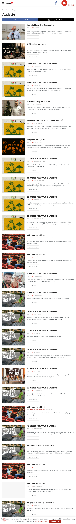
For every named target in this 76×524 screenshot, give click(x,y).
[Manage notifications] (4, 519)
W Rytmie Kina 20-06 (35, 407)
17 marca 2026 (37, 66)
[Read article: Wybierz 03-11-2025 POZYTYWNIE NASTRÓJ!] (13, 127)
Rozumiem (55, 521)
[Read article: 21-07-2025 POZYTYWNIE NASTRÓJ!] (13, 337)
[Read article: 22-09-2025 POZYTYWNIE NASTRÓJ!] (13, 204)
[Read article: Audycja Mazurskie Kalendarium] (13, 32)
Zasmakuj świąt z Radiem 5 (38, 101)
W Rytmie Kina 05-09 (35, 254)
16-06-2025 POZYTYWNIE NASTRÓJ (41, 426)
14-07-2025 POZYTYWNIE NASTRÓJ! (42, 349)
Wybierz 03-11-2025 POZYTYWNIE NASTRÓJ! (45, 120)
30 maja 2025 (36, 505)
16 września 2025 (48, 238)
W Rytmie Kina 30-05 (35, 483)
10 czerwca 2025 (37, 467)
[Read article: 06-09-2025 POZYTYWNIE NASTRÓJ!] (13, 185)
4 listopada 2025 (37, 123)
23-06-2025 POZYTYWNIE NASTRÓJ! (42, 388)
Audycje (14, 10)
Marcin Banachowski (36, 238)
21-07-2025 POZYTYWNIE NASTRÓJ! (42, 330)
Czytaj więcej (34, 37)
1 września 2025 (37, 295)
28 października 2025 (39, 161)
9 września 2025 (37, 257)
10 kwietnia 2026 (38, 47)
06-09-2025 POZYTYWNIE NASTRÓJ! (42, 178)
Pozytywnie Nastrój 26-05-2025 (40, 502)
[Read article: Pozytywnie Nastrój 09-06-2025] (13, 452)
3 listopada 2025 (37, 142)
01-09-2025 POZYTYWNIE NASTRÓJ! (42, 273)
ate (31, 47)
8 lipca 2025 (36, 371)
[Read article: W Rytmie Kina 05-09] (13, 261)
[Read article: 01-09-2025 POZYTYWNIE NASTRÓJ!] (13, 280)
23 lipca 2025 (36, 333)
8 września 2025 (37, 276)
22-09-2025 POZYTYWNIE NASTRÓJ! (42, 197)
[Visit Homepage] (10, 2)
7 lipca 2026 (36, 28)
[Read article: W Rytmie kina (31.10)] (13, 146)
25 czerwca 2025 (38, 390)
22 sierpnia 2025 (37, 314)
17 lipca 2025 (36, 352)
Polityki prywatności (41, 521)
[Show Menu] (3, 3)
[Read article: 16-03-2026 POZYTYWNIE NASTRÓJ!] (13, 70)
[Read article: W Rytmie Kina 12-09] (13, 242)
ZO (30, 66)
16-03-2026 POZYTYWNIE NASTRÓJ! (42, 63)
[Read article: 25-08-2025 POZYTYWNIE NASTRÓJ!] (13, 299)
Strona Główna (6, 10)
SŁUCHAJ (71, 5)
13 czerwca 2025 (38, 448)
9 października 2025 (38, 180)
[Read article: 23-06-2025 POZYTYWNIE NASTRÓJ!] (13, 395)
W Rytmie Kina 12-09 (35, 235)
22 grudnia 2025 (37, 104)
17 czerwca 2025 (38, 429)
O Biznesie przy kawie (36, 44)
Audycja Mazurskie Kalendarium (40, 25)
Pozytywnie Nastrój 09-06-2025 (40, 445)
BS (30, 28)
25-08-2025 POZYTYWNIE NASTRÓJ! (42, 292)
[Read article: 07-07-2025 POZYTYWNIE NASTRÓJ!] (13, 376)
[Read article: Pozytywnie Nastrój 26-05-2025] (13, 509)
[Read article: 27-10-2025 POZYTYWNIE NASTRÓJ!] (13, 166)
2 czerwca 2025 (37, 486)
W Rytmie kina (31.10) (36, 139)
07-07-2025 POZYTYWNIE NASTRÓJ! (42, 369)
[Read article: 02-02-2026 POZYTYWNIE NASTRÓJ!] (13, 89)
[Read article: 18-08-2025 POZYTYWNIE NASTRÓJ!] (13, 318)
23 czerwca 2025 (48, 409)
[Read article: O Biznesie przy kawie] (13, 51)
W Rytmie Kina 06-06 (35, 464)
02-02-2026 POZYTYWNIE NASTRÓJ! (42, 82)
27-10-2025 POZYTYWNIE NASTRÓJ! (42, 159)
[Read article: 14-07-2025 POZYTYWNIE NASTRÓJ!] (13, 356)
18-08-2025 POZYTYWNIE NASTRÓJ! (42, 311)
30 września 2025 (38, 199)
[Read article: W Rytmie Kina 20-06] (13, 414)
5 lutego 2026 (37, 85)
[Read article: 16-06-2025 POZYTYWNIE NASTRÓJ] (13, 433)
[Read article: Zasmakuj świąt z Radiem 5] (13, 108)
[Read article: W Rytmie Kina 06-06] (13, 471)
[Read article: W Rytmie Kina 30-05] (13, 490)
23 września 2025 (38, 219)
